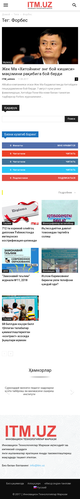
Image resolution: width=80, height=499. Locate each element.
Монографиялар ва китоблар (58, 223)
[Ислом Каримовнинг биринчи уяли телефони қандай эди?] (60, 260)
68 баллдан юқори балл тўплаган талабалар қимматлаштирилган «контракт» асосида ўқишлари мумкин (18, 332)
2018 (5, 271)
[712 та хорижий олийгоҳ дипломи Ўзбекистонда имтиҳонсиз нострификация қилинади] (20, 212)
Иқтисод (7, 62)
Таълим (7, 223)
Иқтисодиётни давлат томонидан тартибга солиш (56, 232)
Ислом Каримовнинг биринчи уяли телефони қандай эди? (57, 280)
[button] (74, 5)
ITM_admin (8, 78)
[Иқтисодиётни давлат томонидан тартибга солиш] (60, 212)
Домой (6, 14)
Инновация (49, 271)
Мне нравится (66, 145)
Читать (70, 153)
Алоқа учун (34, 483)
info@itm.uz (37, 465)
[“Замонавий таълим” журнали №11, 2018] (20, 260)
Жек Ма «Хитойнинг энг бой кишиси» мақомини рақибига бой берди (38, 71)
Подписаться (66, 177)
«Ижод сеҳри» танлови (57, 483)
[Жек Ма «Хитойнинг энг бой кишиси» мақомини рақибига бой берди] (40, 45)
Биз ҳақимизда (15, 483)
